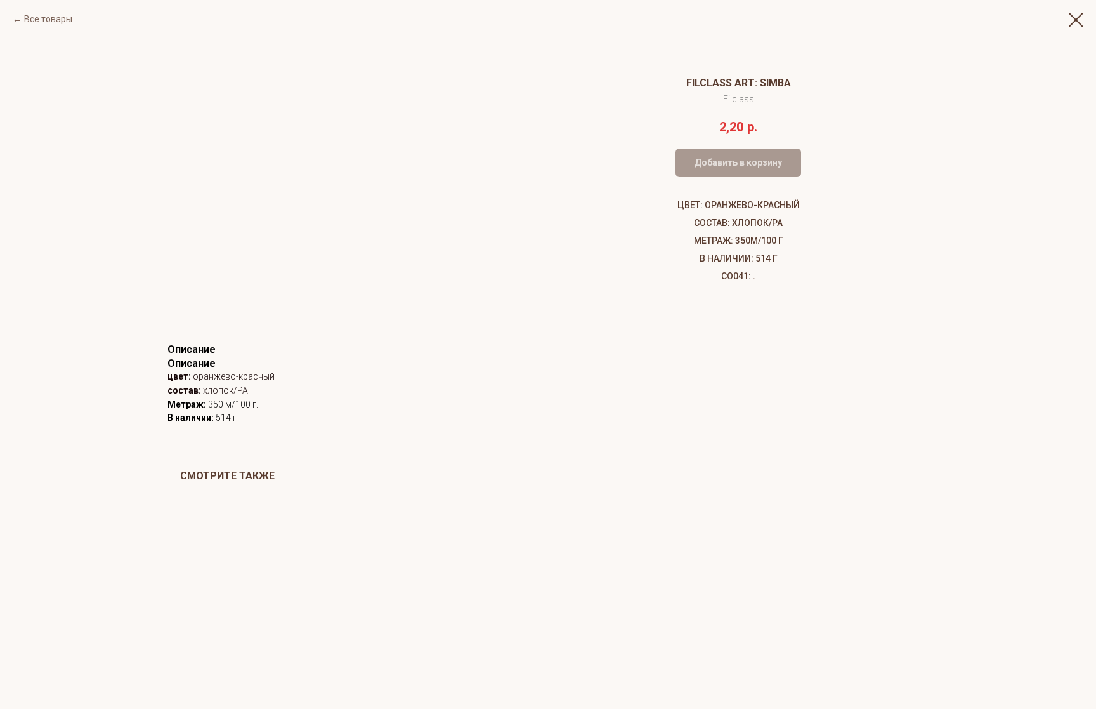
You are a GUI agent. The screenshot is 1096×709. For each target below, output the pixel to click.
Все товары (48, 19)
